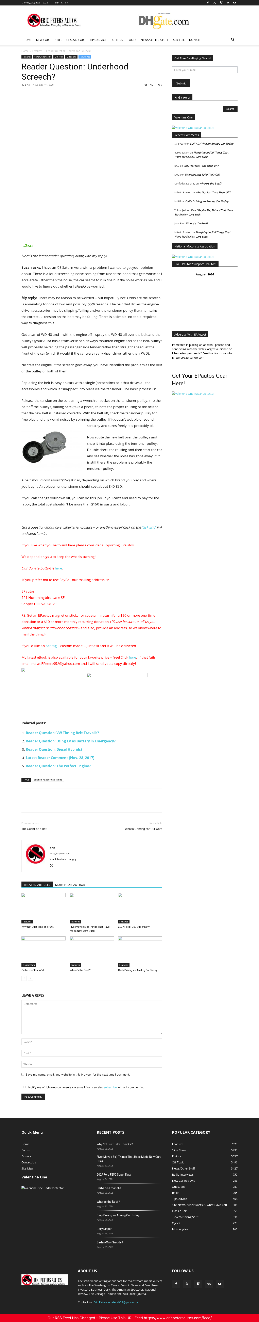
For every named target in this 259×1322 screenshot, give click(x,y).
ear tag (51, 645)
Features (37, 51)
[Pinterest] (44, 94)
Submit (181, 83)
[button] (233, 40)
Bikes (58, 40)
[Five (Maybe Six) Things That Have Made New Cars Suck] (92, 908)
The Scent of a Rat (34, 829)
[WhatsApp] (53, 94)
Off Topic (59, 56)
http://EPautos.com (60, 853)
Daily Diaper (104, 1228)
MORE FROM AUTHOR (70, 885)
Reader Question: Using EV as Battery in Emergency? (71, 741)
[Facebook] (25, 94)
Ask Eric (179, 40)
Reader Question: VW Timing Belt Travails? (62, 732)
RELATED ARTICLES (37, 885)
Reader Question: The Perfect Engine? (58, 766)
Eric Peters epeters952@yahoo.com (116, 1302)
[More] (63, 94)
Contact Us (28, 1162)
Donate (195, 40)
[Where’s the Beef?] (92, 951)
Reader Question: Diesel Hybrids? (54, 749)
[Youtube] (220, 1284)
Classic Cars (75, 40)
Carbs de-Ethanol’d (32, 970)
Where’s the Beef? (80, 970)
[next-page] (30, 978)
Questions (71, 56)
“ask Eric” (149, 527)
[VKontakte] (209, 1284)
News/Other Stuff (155, 40)
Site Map (27, 1168)
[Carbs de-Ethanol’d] (43, 951)
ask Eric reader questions (48, 779)
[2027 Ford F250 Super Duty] (140, 908)
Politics (116, 40)
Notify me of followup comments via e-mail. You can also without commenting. (86, 1087)
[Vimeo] (198, 1284)
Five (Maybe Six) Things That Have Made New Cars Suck (129, 1159)
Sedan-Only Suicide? (110, 1242)
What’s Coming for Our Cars (143, 829)
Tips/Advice (97, 40)
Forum (25, 1150)
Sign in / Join (61, 2)
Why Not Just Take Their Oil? (37, 926)
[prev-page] (24, 978)
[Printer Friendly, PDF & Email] (91, 246)
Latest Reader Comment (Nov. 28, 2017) (60, 757)
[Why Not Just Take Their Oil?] (43, 908)
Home (27, 40)
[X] (35, 94)
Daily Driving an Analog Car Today (137, 970)
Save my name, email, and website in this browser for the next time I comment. (78, 1074)
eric (27, 84)
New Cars (43, 40)
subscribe (110, 1087)
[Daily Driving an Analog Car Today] (140, 951)
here (58, 568)
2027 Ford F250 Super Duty (134, 926)
